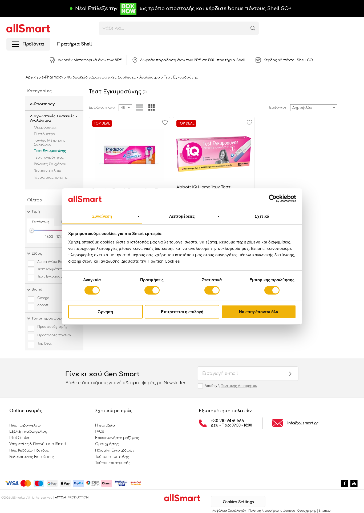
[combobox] (313, 107)
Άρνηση (105, 311)
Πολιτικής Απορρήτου (239, 386)
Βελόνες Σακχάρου (50, 164)
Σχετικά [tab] (262, 216)
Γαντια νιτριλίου (47, 171)
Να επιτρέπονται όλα (258, 311)
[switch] (152, 290)
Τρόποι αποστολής (112, 457)
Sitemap (324, 510)
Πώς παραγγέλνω (25, 425)
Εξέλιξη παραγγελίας (28, 431)
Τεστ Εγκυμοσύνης (50, 151)
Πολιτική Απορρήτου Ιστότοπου (271, 510)
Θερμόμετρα (45, 127)
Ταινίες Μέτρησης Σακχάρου (50, 142)
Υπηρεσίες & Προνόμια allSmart (37, 444)
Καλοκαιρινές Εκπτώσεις (31, 457)
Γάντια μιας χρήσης (51, 177)
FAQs (99, 431)
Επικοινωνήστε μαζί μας (117, 438)
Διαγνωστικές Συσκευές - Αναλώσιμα (53, 118)
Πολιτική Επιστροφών (114, 450)
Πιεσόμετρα (44, 134)
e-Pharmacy (42, 104)
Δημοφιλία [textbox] (302, 108)
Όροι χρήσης (107, 444)
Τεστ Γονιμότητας (49, 157)
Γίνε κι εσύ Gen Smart (126, 378)
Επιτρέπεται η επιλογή (182, 311)
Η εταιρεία (105, 425)
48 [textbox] (123, 108)
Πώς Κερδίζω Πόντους (29, 450)
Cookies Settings (238, 502)
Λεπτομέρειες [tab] (182, 216)
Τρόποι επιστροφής (113, 463)
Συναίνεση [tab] (102, 216)
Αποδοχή (231, 386)
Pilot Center (19, 438)
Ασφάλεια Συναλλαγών (229, 510)
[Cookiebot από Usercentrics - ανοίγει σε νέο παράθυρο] (272, 198)
